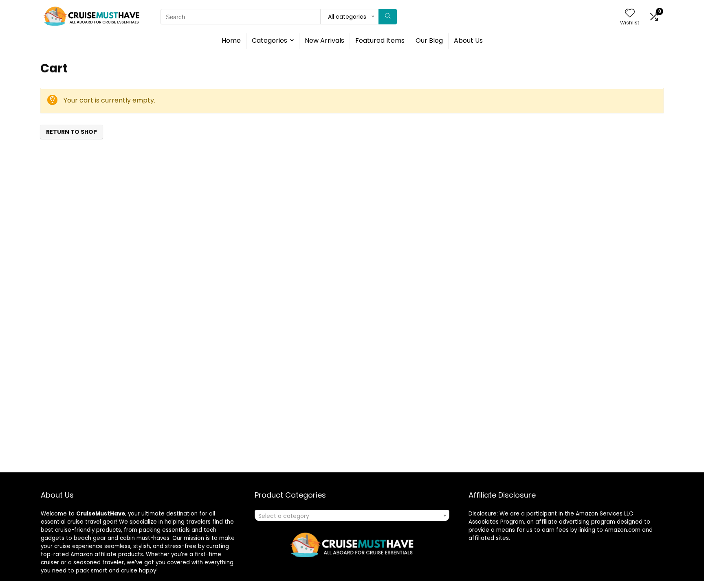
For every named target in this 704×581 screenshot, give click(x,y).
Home (231, 40)
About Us (468, 40)
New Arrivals (324, 40)
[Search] (387, 16)
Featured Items (380, 40)
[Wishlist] (630, 13)
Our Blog (429, 40)
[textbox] (352, 516)
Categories (269, 40)
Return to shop (71, 132)
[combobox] (352, 515)
